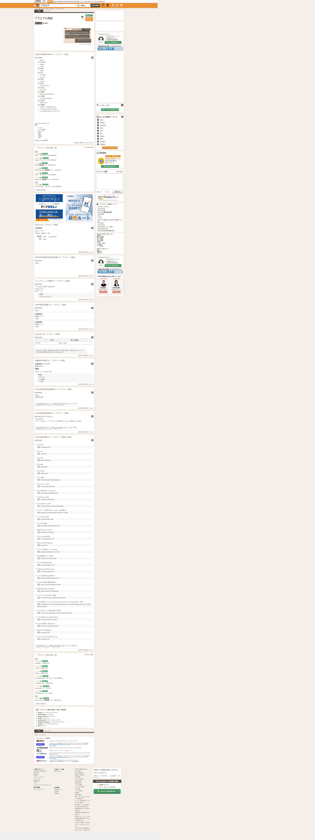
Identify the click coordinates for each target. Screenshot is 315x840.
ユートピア (41, 131)
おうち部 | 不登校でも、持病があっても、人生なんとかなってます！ (82, 824)
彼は (39, 630)
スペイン (51, 549)
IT (40, 397)
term (46, 558)
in (60, 604)
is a (46, 584)
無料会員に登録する (110, 166)
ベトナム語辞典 (100, 245)
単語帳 (98, 250)
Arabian (42, 64)
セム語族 (44, 523)
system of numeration (60, 597)
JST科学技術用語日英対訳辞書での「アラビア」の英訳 (55, 257)
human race (45, 486)
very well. (54, 619)
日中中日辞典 (78, 781)
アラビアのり (101, 225)
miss (101, 130)
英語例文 (55, 1)
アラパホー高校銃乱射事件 (104, 212)
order (101, 128)
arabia (42, 678)
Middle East (55, 591)
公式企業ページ (58, 789)
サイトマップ (37, 779)
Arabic (42, 66)
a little (49, 571)
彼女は (39, 569)
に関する (45, 490)
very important (51, 584)
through (102, 141)
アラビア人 (40, 72)
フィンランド (66, 421)
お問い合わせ (57, 771)
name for (47, 591)
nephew (102, 122)
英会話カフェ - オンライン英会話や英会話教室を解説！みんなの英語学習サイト (82, 818)
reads (44, 632)
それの (54, 490)
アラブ (39, 523)
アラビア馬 (40, 79)
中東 (39, 588)
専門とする (55, 610)
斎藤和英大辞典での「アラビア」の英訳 (50, 360)
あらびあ (39, 286)
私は (39, 543)
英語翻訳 (77, 1)
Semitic (45, 525)
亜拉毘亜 (43, 233)
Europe (78, 604)
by (80, 604)
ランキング (86, 142)
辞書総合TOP (37, 781)
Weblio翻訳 (119, 171)
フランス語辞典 (78, 784)
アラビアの (100, 223)
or (47, 512)
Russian (47, 519)
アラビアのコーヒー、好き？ (105, 226)
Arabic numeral (43, 716)
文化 (50, 610)
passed (72, 604)
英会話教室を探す (101, 1)
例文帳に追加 (44, 153)
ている (55, 636)
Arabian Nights (51, 106)
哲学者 (45, 549)
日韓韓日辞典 (78, 783)
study (44, 639)
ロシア (44, 516)
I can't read (44, 565)
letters (48, 506)
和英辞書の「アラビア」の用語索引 (40, 734)
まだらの (43, 529)
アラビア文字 (41, 100)
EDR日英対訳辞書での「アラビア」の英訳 (50, 305)
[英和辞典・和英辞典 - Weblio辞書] (37, 1)
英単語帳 (68, 1)
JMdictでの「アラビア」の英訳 (46, 225)
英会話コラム (99, 252)
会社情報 (56, 791)
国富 (39, 134)
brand (41, 419)
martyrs (54, 558)
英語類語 (59, 1)
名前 (53, 588)
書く (49, 233)
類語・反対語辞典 (100, 236)
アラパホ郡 (100, 214)
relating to (46, 493)
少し (49, 569)
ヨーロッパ (67, 601)
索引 (78, 142)
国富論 (40, 136)
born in (54, 552)
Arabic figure (42, 714)
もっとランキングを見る (110, 148)
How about (38, 678)
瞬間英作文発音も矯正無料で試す (89, 19)
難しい (46, 623)
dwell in (49, 539)
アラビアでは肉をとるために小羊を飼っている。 (109, 220)
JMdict (59, 743)
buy (101, 133)
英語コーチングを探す (92, 1)
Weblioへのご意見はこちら (100, 772)
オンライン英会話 (83, 1)
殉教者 (43, 556)
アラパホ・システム (103, 206)
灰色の (39, 529)
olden (101, 138)
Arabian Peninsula (47, 98)
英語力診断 (73, 1)
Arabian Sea (45, 85)
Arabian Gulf (42, 720)
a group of (43, 506)
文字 (49, 503)
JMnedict (60, 756)
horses (56, 493)
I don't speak (44, 619)
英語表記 (76, 340)
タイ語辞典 (99, 244)
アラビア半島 (41, 96)
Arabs (57, 525)
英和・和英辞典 (100, 238)
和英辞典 (52, 8)
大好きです (50, 543)
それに (60, 510)
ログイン (117, 6)
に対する (42, 588)
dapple (52, 532)
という (44, 484)
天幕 (46, 536)
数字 (82, 601)
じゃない (52, 623)
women (102, 136)
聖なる (39, 556)
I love (42, 545)
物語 (43, 477)
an (40, 75)
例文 (45, 11)
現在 (76, 601)
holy (50, 558)
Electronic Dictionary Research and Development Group (68, 743)
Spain (58, 552)
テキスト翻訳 (103, 171)
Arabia (42, 60)
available (102, 144)
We (41, 639)
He (41, 632)
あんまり (47, 617)
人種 (47, 484)
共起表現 (64, 1)
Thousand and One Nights (49, 109)
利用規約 (36, 775)
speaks (45, 571)
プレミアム (113, 6)
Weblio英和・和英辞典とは (40, 771)
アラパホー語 (101, 210)
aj (42, 289)
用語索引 (82, 142)
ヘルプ (35, 783)
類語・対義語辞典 (79, 773)
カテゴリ (91, 142)
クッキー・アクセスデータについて (42, 784)
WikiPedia (50, 286)
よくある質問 (112, 775)
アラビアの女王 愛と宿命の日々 (106, 230)
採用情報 (56, 793)
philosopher (48, 552)
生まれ (55, 549)
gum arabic (43, 90)
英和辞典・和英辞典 (45, 8)
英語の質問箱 (78, 794)
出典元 (75, 142)
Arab (43, 81)
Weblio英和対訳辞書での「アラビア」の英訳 (51, 413)
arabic (37, 160)
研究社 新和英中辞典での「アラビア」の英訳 (51, 54)
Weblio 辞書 (37, 8)
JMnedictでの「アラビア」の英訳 (47, 334)
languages (41, 170)
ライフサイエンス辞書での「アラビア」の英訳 (52, 281)
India (62, 604)
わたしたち (41, 636)
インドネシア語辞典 (101, 243)
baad (101, 120)
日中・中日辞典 (100, 239)
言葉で (53, 582)
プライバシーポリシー (39, 777)
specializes (52, 613)
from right (53, 578)
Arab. (43, 77)
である (79, 421)
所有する (60, 421)
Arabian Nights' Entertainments (51, 480)
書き (51, 575)
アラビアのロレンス (103, 228)
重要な (50, 582)
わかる (52, 569)
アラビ (99, 216)
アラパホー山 (101, 208)
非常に (46, 582)
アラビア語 (40, 68)
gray (48, 532)
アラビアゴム (41, 87)
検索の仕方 (36, 773)
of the (54, 525)
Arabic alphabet (58, 506)
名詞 (45, 236)
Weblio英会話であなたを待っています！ (110, 276)
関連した (64, 510)
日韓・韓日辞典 (100, 240)
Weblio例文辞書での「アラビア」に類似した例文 (53, 437)
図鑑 (39, 132)
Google (44, 286)
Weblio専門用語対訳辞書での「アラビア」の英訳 (53, 389)
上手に (51, 617)
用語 (42, 397)
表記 (52, 236)
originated (57, 604)
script (51, 519)
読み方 (37, 230)
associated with (52, 512)
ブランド (75, 421)
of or (42, 493)
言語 (47, 497)
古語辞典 (99, 242)
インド (50, 601)
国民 (47, 510)
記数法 (54, 595)
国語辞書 (99, 235)
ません (50, 562)
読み (48, 630)
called (50, 486)
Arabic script (43, 102)
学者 (59, 610)
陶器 (72, 421)
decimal (51, 597)
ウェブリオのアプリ (38, 789)
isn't (46, 626)
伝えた (73, 601)
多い (55, 236)
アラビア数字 (41, 92)
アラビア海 (40, 83)
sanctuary (103, 125)
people (66, 512)
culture (70, 613)
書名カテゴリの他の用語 (41, 140)
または (50, 490)
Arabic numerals (44, 94)
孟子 (39, 137)
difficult (50, 626)
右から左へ (47, 575)
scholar (44, 613)
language (44, 499)
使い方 (107, 6)
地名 (60, 343)
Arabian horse (46, 447)
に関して (50, 510)
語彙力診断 (99, 251)
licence (54, 745)
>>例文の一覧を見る (40, 190)
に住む (48, 536)
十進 (49, 595)
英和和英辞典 (50, 1)
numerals (45, 604)
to (56, 578)
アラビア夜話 (41, 104)
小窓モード (103, 6)
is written (47, 578)
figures (52, 94)
